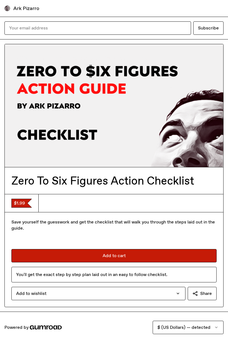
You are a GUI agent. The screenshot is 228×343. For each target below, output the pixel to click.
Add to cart (114, 255)
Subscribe (208, 28)
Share (206, 293)
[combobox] (98, 293)
